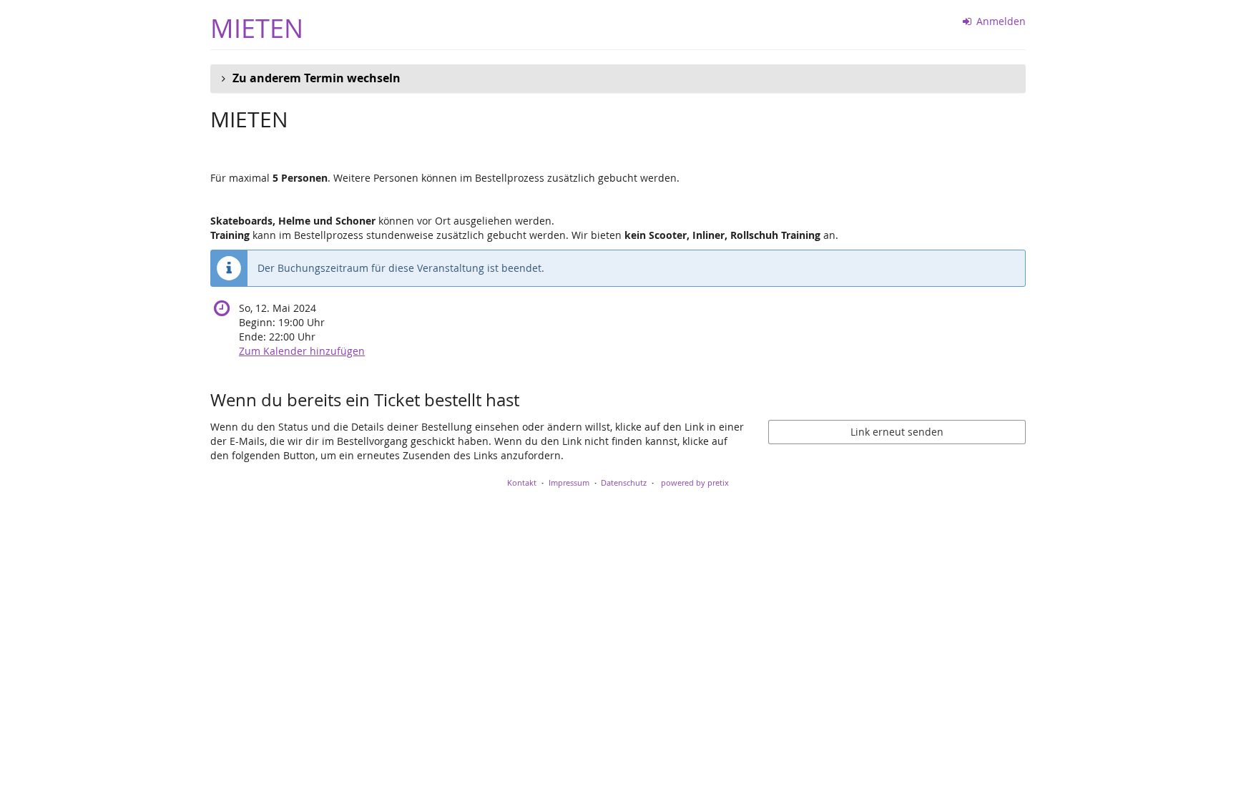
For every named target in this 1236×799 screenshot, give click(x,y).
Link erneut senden (896, 431)
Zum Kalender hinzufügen (302, 351)
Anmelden (999, 21)
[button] (618, 78)
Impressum (569, 482)
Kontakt (521, 482)
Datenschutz (624, 482)
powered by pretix (695, 482)
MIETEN (256, 28)
